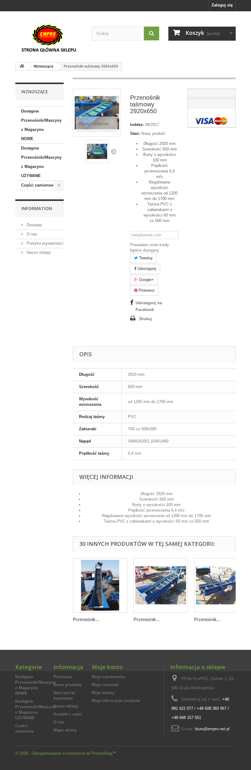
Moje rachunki (105, 685)
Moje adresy (103, 692)
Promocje (63, 677)
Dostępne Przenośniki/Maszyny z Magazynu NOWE (41, 125)
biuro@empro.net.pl (212, 729)
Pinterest (146, 290)
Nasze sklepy (38, 252)
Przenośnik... (86, 619)
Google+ (146, 279)
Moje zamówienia (108, 677)
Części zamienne (37, 185)
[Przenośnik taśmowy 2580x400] (160, 585)
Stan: (135, 133)
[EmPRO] (49, 38)
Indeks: (137, 124)
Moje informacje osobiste (116, 700)
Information (36, 208)
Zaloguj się (222, 5)
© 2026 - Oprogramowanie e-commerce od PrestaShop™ (65, 753)
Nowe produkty (68, 685)
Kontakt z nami (68, 714)
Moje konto (107, 667)
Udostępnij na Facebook (149, 306)
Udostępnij (146, 268)
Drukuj (145, 319)
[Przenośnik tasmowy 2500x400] (221, 585)
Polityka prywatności (44, 243)
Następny (114, 151)
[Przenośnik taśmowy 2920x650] (97, 151)
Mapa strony (65, 730)
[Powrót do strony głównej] (22, 66)
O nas (31, 234)
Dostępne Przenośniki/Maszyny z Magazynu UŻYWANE (41, 162)
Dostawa (33, 225)
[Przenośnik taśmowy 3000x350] (100, 585)
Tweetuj (145, 258)
